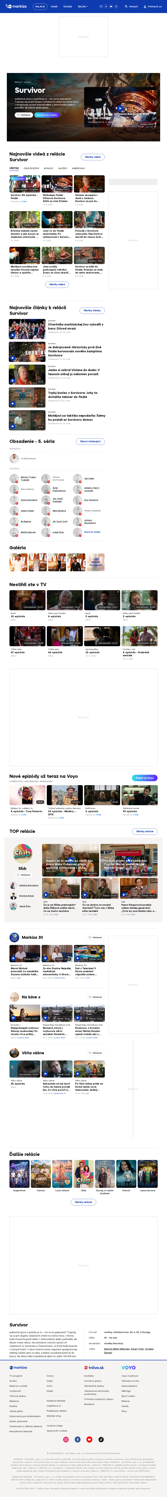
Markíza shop (54, 1416)
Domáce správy (92, 1381)
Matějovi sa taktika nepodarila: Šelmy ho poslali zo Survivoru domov (76, 417)
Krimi (49, 1386)
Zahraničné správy (94, 1386)
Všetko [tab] (14, 168)
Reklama (14, 1401)
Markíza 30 (32, 937)
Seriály (125, 1406)
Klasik (50, 1391)
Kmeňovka (78, 168)
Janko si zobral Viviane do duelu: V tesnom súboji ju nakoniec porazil (74, 372)
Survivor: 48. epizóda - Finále (24, 197)
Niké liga (126, 1391)
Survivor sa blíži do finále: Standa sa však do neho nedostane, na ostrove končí (89, 270)
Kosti (13, 613)
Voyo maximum (129, 1376)
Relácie (40, 6)
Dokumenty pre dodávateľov (25, 1416)
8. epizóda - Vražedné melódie (136, 654)
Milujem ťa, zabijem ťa (22, 808)
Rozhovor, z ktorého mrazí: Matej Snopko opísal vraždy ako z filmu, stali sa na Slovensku (87, 1031)
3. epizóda (129, 616)
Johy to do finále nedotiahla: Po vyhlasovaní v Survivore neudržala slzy (57, 234)
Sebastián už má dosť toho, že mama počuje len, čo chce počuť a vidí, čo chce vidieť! (56, 1087)
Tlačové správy (17, 1396)
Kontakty (89, 1376)
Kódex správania (18, 1421)
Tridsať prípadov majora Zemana (64, 808)
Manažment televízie (20, 1431)
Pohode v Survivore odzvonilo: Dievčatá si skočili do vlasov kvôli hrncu (88, 234)
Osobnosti (15, 1391)
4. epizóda (54, 616)
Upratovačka (91, 649)
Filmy (124, 1411)
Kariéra (13, 1406)
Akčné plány (16, 1411)
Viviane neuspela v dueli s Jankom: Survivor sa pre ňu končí (86, 198)
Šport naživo (128, 1396)
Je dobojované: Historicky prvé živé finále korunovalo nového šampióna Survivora (75, 351)
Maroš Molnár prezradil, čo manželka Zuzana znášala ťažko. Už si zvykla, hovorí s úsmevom (24, 971)
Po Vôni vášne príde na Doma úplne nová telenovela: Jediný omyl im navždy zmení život (89, 1087)
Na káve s (31, 997)
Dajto (50, 1381)
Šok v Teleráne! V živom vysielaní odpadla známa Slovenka (85, 971)
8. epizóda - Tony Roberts (26, 811)
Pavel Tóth (137, 1349)
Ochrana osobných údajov (98, 1399)
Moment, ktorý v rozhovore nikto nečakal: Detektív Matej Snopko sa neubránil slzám (54, 1031)
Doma (50, 1376)
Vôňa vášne (33, 1053)
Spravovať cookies (57, 1430)
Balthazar (90, 808)
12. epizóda (92, 652)
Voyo (23, 202)
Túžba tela (16, 649)
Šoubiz (67, 6)
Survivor (27, 82)
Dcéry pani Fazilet (57, 613)
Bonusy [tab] (48, 168)
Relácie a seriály (18, 1386)
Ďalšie (82, 6)
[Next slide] (155, 795)
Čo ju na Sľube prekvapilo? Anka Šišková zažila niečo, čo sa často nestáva (59, 908)
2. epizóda (91, 811)
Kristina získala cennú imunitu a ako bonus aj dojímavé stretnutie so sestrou (25, 234)
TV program (15, 1376)
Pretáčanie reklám (57, 1411)
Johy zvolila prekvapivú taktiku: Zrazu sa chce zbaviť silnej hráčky (55, 270)
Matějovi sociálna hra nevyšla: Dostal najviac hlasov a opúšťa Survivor (25, 270)
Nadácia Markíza (56, 1400)
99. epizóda (130, 811)
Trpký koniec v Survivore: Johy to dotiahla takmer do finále (73, 395)
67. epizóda (18, 652)
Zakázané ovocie (131, 808)
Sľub (48, 857)
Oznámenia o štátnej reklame (25, 1426)
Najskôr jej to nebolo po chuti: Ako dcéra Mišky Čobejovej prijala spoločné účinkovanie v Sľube (69, 864)
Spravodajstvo (129, 1386)
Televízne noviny (130, 1381)
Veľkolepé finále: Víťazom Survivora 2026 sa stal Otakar (118, 116)
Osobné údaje (55, 1425)
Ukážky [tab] (62, 168)
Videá (54, 6)
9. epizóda (91, 616)
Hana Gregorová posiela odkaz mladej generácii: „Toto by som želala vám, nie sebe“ (138, 908)
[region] (57, 170)
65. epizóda (18, 1084)
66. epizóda (55, 652)
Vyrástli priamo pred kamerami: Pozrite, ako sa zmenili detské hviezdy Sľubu (125, 864)
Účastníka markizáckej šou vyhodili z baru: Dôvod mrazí (75, 326)
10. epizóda (18, 616)
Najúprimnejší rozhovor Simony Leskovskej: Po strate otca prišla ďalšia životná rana (25, 1031)
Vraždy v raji (129, 649)
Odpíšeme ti (54, 1405)
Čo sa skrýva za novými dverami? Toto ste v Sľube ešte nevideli (98, 908)
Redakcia (89, 1404)
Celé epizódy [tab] (31, 168)
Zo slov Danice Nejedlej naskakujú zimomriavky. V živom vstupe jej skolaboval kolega (57, 971)
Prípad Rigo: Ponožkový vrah (56, 1025)
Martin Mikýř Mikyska (116, 1349)
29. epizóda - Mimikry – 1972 (62, 813)
